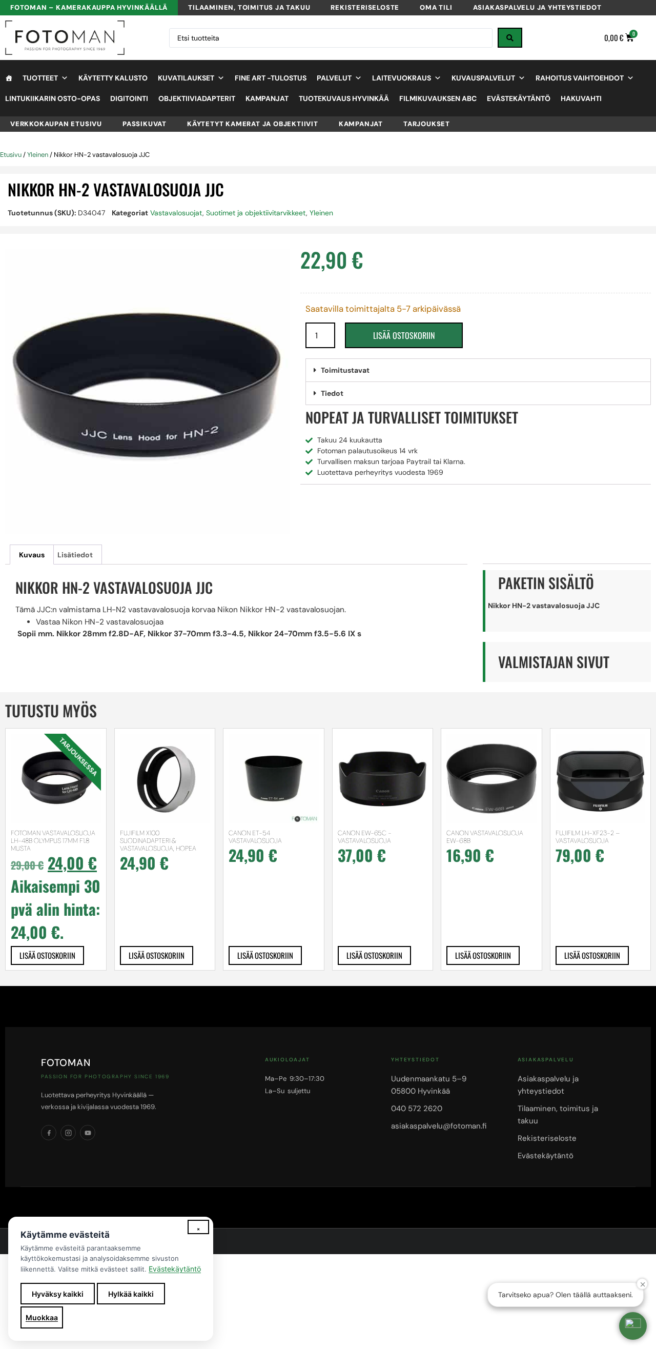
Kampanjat (267, 98)
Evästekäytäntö (518, 98)
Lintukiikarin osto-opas (52, 98)
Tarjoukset (426, 123)
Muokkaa (42, 1317)
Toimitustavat (345, 370)
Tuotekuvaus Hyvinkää (344, 98)
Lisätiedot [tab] (75, 554)
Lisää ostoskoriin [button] (47, 955)
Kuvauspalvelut (483, 78)
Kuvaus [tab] (32, 554)
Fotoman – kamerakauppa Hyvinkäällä (89, 7)
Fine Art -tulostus (270, 78)
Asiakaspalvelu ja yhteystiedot (537, 7)
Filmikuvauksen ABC (438, 98)
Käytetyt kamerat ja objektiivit (252, 123)
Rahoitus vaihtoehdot (580, 78)
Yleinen (37, 154)
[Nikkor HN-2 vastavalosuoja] (147, 391)
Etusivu (11, 154)
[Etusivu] (8, 78)
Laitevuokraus (401, 78)
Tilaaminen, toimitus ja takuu (249, 7)
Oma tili (436, 7)
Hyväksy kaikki (58, 1294)
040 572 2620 (416, 1108)
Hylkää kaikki (131, 1294)
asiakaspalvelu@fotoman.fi (438, 1126)
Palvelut (334, 78)
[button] (478, 370)
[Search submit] (510, 38)
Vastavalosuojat (176, 212)
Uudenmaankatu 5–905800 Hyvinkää (428, 1085)
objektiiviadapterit (196, 98)
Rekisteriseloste (365, 7)
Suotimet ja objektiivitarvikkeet (256, 212)
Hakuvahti (581, 98)
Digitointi (129, 98)
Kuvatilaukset (186, 78)
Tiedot (332, 393)
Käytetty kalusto (113, 78)
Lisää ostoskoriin (404, 335)
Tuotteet (40, 78)
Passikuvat (144, 123)
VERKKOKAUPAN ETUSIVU (56, 123)
